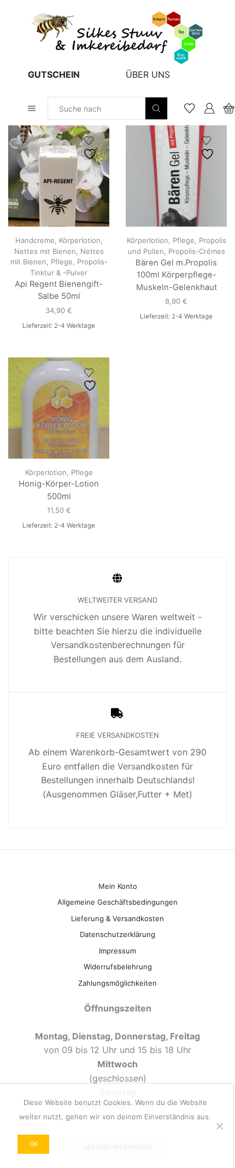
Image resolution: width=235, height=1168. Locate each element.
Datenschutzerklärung (117, 934)
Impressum (117, 950)
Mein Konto (117, 886)
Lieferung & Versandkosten (117, 918)
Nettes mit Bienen (45, 251)
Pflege (62, 261)
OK (34, 1144)
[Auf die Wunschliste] (91, 148)
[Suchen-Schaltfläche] (156, 108)
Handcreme (35, 240)
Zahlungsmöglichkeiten (117, 983)
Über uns (148, 74)
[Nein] (219, 1125)
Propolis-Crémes (196, 251)
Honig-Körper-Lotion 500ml (59, 490)
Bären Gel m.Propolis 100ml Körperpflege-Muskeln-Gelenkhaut (176, 275)
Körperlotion (80, 240)
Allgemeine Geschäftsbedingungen (117, 902)
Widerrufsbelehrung (118, 966)
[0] (225, 108)
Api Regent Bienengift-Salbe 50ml (59, 290)
